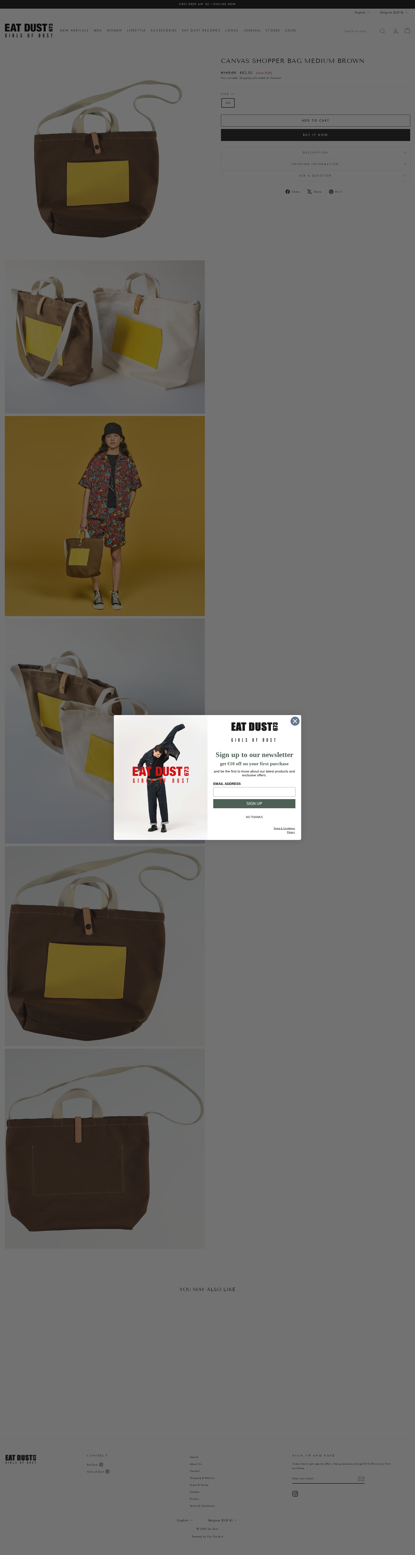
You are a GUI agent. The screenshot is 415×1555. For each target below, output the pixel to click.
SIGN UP (254, 804)
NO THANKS (254, 817)
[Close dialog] (295, 721)
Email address (227, 784)
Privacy (291, 832)
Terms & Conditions (284, 828)
